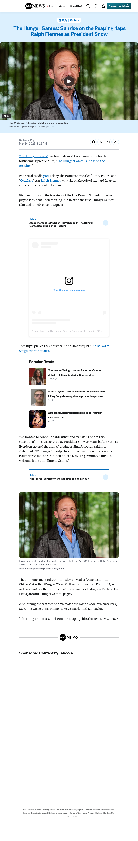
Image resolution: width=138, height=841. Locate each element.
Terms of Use (75, 813)
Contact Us (108, 813)
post (46, 175)
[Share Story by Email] (108, 142)
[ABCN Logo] (35, 6)
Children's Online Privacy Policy (99, 809)
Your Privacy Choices (92, 813)
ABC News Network (32, 809)
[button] (17, 6)
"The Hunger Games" (33, 156)
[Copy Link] (115, 142)
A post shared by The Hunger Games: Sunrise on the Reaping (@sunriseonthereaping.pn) (78, 331)
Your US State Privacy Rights (70, 809)
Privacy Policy (49, 809)
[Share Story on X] (100, 142)
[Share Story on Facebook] (93, 142)
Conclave (26, 180)
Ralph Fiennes (51, 180)
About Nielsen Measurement (55, 813)
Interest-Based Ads (32, 813)
